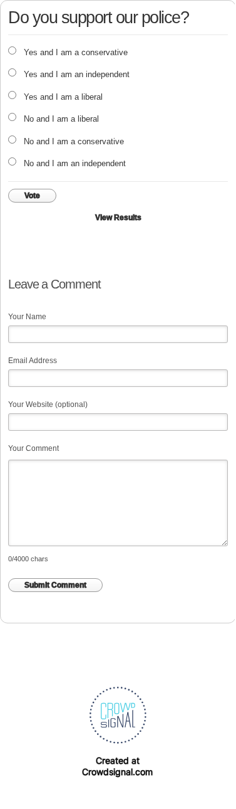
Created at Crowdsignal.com (117, 766)
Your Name (27, 316)
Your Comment (33, 448)
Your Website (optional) (48, 404)
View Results (118, 217)
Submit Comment (55, 585)
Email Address (32, 360)
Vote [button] (32, 195)
